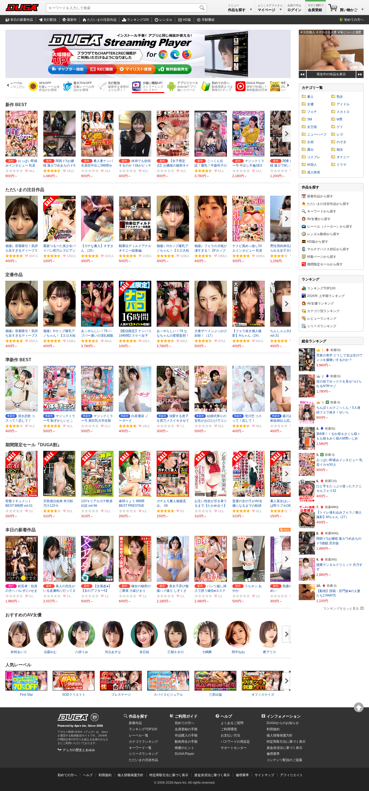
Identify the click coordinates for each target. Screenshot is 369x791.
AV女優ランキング (320, 303)
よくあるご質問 (232, 723)
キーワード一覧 (140, 748)
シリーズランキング (321, 326)
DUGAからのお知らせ (283, 723)
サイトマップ (264, 775)
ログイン (294, 10)
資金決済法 (284, 748)
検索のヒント (184, 748)
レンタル (165, 20)
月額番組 (208, 20)
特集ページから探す (321, 257)
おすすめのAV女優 (23, 615)
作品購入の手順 (186, 735)
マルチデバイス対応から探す (328, 249)
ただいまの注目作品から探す (328, 204)
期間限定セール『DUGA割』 (33, 444)
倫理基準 (273, 754)
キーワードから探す (321, 211)
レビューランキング (321, 318)
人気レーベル (18, 664)
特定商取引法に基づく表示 (168, 775)
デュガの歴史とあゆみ (79, 750)
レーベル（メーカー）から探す (330, 226)
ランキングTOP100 (321, 288)
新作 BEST (16, 104)
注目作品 (101, 20)
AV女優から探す (319, 219)
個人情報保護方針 (280, 735)
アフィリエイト (291, 775)
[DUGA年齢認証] (73, 717)
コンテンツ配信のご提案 (284, 760)
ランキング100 (138, 20)
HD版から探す (317, 242)
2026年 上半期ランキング (326, 296)
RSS (286, 529)
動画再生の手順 (186, 741)
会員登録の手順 (186, 729)
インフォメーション (284, 716)
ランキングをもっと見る (341, 608)
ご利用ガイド (186, 716)
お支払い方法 (230, 735)
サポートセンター (234, 748)
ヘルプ (226, 716)
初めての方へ (354, 20)
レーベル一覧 (138, 735)
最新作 (72, 20)
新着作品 (135, 723)
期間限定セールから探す (325, 264)
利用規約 (273, 729)
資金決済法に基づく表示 (212, 775)
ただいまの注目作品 (24, 189)
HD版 (187, 20)
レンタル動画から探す (323, 234)
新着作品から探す (320, 196)
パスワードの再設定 (235, 741)
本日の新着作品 (21, 20)
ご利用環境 (229, 729)
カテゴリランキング (143, 741)
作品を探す (138, 716)
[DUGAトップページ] (22, 7)
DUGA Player (184, 754)
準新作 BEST (18, 359)
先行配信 (49, 20)
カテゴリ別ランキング (323, 311)
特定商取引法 (286, 741)
